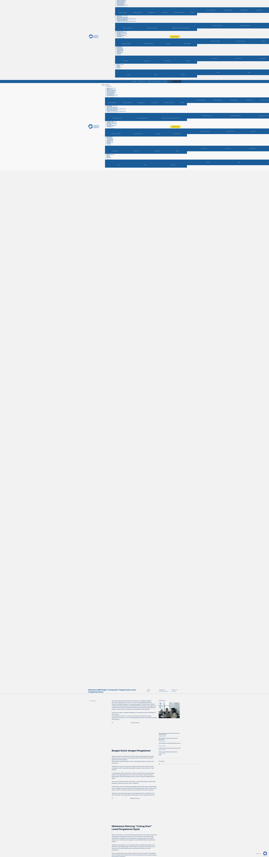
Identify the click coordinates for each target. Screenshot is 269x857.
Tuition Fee (238, 58)
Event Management (245, 25)
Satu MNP (134, 81)
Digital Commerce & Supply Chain (126, 21)
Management (244, 10)
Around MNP (187, 43)
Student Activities (122, 31)
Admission (119, 47)
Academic (119, 16)
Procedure (120, 46)
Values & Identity (228, 10)
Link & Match (259, 10)
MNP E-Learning (142, 81)
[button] (134, 85)
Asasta (192, 12)
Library (164, 81)
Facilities (119, 36)
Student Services (240, 41)
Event (118, 63)
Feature (183, 74)
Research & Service (179, 12)
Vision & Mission (211, 10)
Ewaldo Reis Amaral (123, 717)
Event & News (120, 64)
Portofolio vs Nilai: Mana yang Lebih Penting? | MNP (170, 748)
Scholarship (120, 52)
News (249, 72)
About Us (109, 86)
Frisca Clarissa (128, 716)
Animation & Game (122, 15)
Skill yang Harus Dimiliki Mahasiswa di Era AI (168, 751)
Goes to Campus (132, 702)
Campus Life (119, 31)
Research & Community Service (154, 81)
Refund (119, 54)
